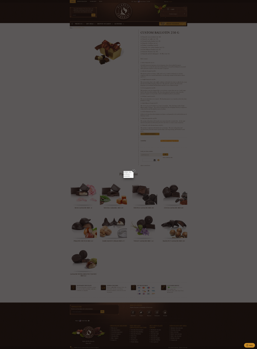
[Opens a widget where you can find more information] (249, 345)
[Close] (133, 171)
